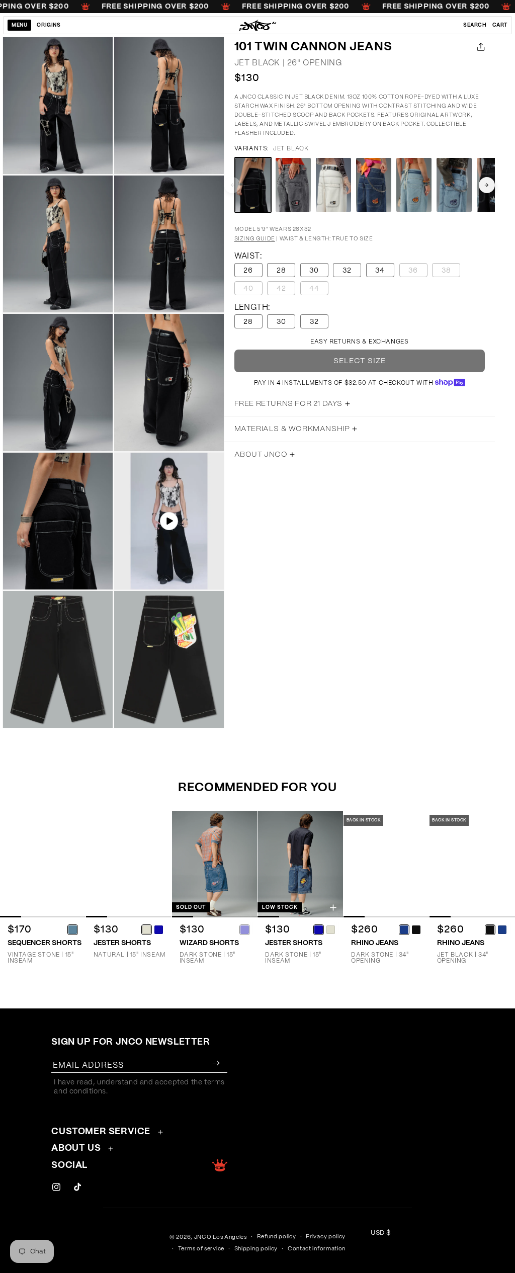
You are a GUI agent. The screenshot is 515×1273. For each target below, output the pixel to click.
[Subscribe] (216, 1063)
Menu (19, 25)
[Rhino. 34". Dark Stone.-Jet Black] (416, 929)
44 (318, 290)
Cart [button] (499, 25)
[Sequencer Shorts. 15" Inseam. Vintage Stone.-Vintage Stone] (73, 929)
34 (380, 270)
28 (281, 270)
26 (248, 270)
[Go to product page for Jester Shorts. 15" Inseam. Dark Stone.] (300, 864)
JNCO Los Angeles (220, 1237)
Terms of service (201, 1248)
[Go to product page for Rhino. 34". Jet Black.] (472, 864)
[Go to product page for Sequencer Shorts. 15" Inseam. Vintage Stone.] (42, 864)
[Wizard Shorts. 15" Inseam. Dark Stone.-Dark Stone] (244, 929)
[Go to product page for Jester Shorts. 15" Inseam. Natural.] (128, 864)
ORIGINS (48, 25)
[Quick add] (75, 907)
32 (347, 270)
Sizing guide (254, 238)
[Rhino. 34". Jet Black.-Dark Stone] (502, 929)
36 (417, 272)
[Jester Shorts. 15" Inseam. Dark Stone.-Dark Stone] (318, 929)
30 (314, 270)
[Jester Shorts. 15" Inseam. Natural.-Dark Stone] (159, 929)
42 (286, 290)
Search (475, 25)
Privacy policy (326, 1236)
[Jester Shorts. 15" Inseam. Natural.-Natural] (147, 929)
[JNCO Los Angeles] (258, 25)
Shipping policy (256, 1248)
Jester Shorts (122, 943)
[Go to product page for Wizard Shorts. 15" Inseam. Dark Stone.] (215, 864)
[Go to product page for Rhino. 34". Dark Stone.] (386, 864)
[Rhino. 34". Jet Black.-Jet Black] (490, 929)
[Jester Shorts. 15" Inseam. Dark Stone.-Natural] (330, 929)
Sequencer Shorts (44, 943)
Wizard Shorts (209, 943)
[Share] (479, 47)
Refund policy (276, 1236)
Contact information (317, 1248)
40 (253, 290)
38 (451, 272)
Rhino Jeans (374, 943)
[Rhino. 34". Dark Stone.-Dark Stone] (404, 929)
